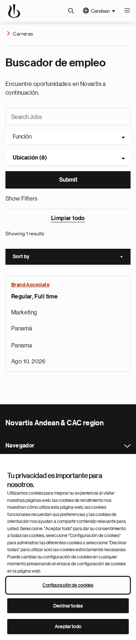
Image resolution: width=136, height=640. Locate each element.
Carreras (23, 33)
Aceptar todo (68, 626)
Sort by (72, 257)
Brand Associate (30, 285)
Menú (127, 11)
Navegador (127, 446)
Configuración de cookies (67, 585)
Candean (100, 10)
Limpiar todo (68, 218)
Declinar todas (68, 605)
